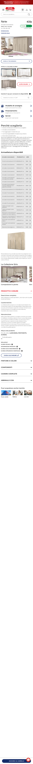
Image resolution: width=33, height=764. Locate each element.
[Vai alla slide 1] (10, 56)
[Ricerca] (25, 10)
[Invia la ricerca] (29, 14)
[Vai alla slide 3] (22, 56)
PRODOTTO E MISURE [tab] (9, 291)
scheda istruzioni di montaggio (10, 350)
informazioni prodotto (8, 346)
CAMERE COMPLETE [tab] (9, 374)
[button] (16, 45)
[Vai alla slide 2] (16, 56)
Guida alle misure (5, 33)
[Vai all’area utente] (27, 10)
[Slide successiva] (30, 46)
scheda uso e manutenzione (9, 348)
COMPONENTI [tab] (6, 367)
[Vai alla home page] (13, 9)
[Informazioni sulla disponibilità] (30, 94)
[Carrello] (30, 10)
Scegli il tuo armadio (9, 61)
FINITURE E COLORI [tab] (9, 361)
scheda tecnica (6, 344)
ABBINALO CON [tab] (7, 380)
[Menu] (3, 10)
